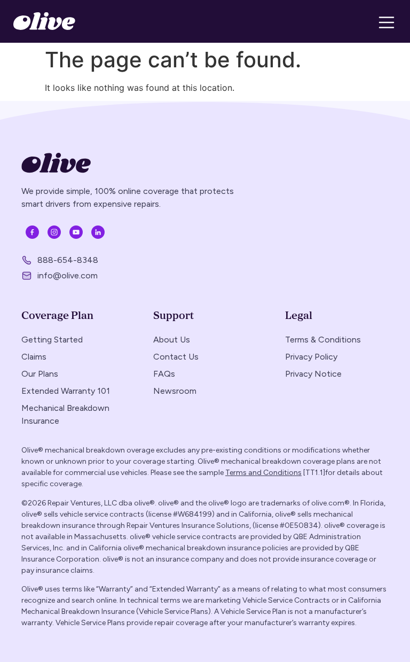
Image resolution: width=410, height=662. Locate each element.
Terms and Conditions (263, 472)
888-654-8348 (67, 260)
